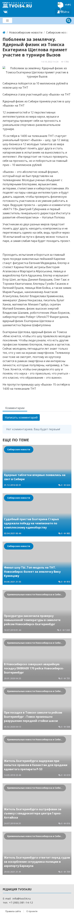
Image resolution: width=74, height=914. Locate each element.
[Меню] (7, 20)
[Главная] (4, 32)
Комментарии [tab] (14, 408)
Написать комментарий (21, 417)
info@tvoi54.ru (21, 898)
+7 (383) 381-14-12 (21, 902)
